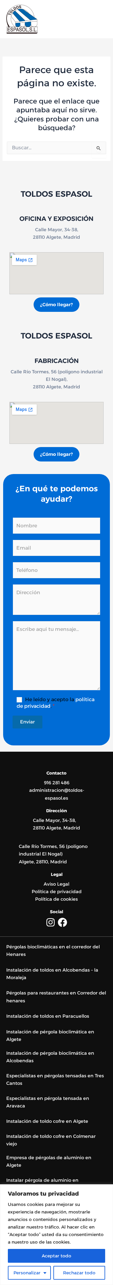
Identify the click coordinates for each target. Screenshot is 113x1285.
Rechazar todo (79, 1273)
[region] (56, 1234)
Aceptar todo (56, 1256)
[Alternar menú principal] (100, 19)
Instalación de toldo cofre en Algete (47, 1121)
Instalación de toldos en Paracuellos (47, 1016)
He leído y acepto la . (55, 702)
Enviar (27, 722)
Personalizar (26, 1273)
